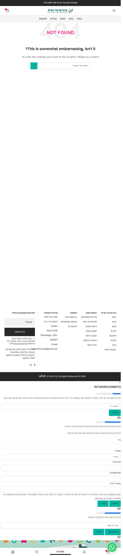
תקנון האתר (91, 331)
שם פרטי (116, 462)
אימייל (28, 322)
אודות (113, 341)
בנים (114, 322)
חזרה (103, 504)
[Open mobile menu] (114, 10)
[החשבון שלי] (84, 552)
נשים (114, 327)
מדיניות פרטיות (90, 322)
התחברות (72, 327)
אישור (115, 504)
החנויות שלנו (110, 350)
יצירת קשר (92, 345)
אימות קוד (113, 532)
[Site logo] (60, 11)
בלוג (114, 345)
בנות (114, 317)
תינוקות (112, 336)
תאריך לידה (115, 484)
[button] (112, 547)
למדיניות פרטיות (21, 344)
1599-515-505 (51, 317)
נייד (119, 440)
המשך (115, 413)
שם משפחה (115, 473)
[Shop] (13, 552)
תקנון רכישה (91, 336)
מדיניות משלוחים (89, 317)
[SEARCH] (33, 65)
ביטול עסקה (91, 327)
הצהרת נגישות (90, 341)
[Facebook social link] (34, 365)
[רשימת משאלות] (36, 552)
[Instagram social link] (31, 365)
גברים (113, 331)
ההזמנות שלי (71, 317)
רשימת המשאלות (69, 322)
